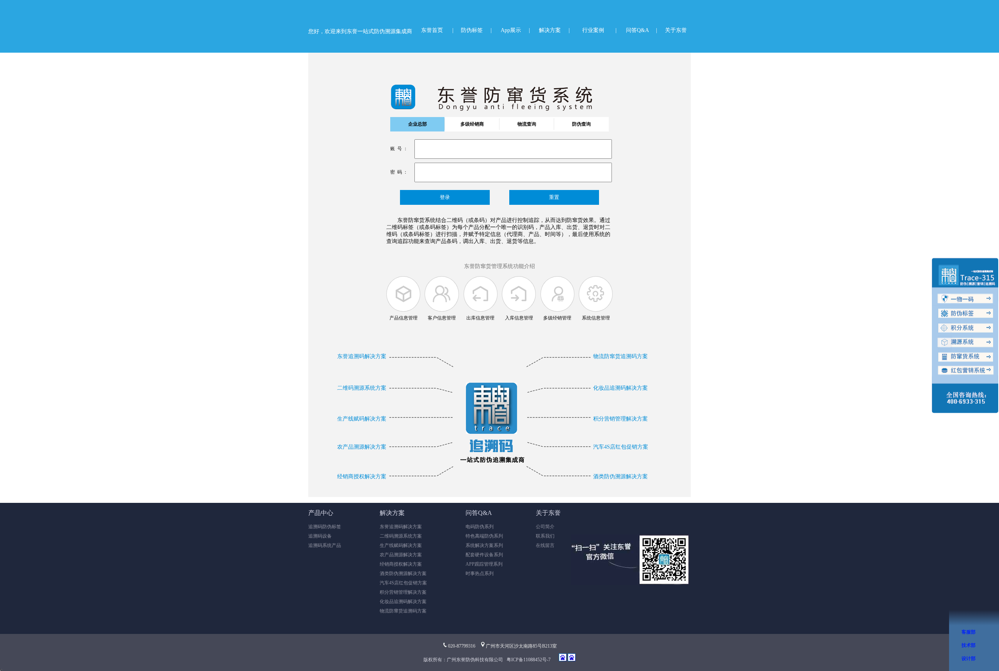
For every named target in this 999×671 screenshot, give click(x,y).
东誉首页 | (437, 30)
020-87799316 (461, 646)
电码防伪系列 (480, 526)
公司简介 (545, 526)
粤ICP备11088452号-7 (529, 659)
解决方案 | (554, 30)
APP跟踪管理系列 (484, 564)
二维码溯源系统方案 (361, 388)
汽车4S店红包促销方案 (620, 447)
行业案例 (593, 30)
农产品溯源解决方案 (361, 447)
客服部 (969, 632)
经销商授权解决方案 (361, 476)
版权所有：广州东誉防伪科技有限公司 (464, 659)
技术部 (969, 645)
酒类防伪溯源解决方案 (620, 476)
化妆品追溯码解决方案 (620, 388)
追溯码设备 (320, 536)
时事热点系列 (480, 573)
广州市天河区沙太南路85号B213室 (521, 646)
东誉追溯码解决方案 (361, 356)
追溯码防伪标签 (324, 526)
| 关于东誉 (671, 30)
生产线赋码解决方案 (361, 419)
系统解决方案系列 (484, 545)
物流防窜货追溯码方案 (620, 356)
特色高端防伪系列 (484, 536)
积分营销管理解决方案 (620, 419)
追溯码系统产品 (324, 545)
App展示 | (515, 30)
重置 (554, 197)
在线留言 (545, 545)
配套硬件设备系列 (484, 554)
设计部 (969, 658)
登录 (445, 197)
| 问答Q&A (632, 30)
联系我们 (545, 536)
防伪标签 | (476, 30)
